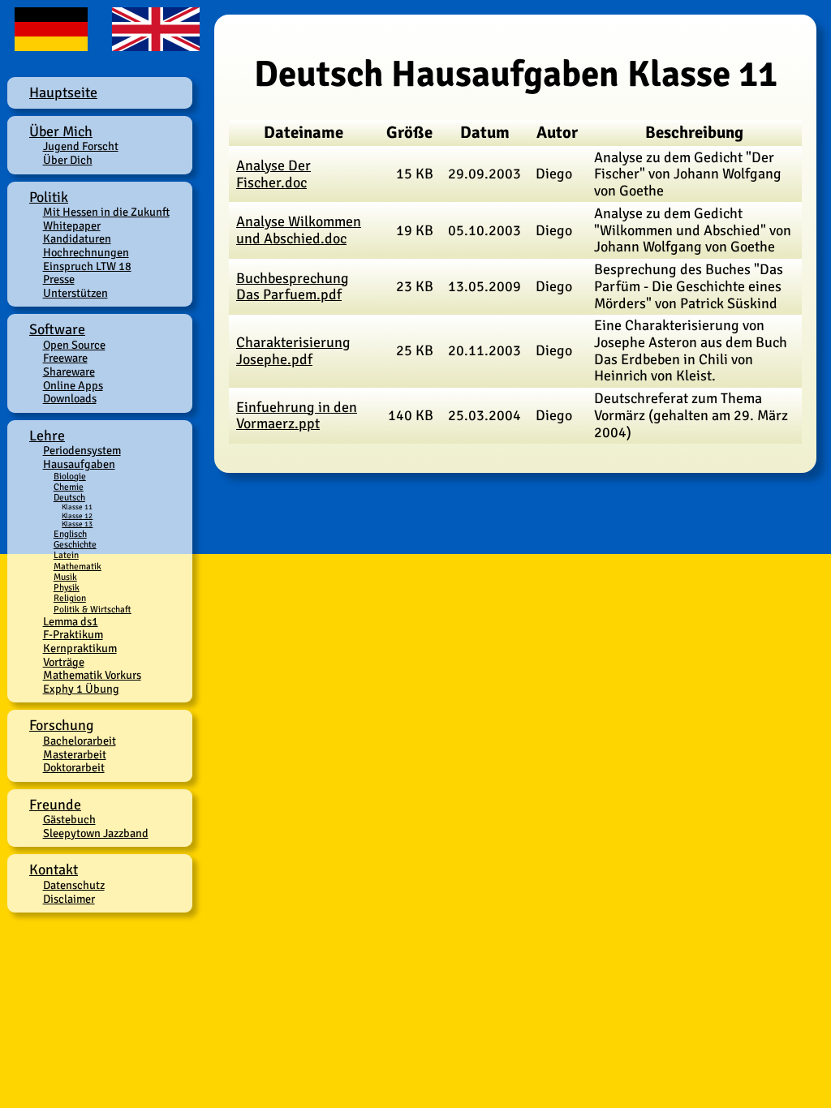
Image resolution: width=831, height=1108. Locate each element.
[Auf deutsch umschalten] (52, 44)
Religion (70, 597)
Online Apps (73, 385)
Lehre (47, 435)
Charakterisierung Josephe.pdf (293, 350)
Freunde (55, 805)
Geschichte (75, 544)
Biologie (70, 476)
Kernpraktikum (80, 648)
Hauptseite (63, 92)
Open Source (74, 344)
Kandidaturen (77, 238)
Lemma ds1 (70, 621)
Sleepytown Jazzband (96, 833)
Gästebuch (69, 819)
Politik (48, 197)
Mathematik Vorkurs (92, 675)
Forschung (61, 725)
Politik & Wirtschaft (92, 609)
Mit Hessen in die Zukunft (106, 211)
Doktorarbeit (74, 767)
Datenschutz (74, 885)
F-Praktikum (73, 634)
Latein (66, 554)
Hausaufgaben (79, 464)
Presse (59, 279)
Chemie (69, 486)
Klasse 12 (77, 516)
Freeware (65, 357)
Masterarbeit (74, 754)
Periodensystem (82, 450)
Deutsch (69, 497)
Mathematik (77, 566)
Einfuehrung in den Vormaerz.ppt (296, 415)
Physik (67, 587)
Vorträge (63, 662)
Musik (65, 576)
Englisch (70, 533)
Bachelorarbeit (79, 740)
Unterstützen (75, 293)
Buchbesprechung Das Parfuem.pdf (292, 286)
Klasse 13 (77, 524)
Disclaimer (69, 898)
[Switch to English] (152, 44)
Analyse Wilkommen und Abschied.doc (298, 230)
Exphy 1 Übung (81, 688)
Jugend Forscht (80, 146)
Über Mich (61, 131)
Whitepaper (72, 225)
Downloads (70, 398)
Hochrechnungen (86, 252)
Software (57, 329)
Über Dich (68, 159)
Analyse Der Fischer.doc (273, 174)
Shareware (69, 371)
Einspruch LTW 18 (87, 266)
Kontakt (53, 869)
